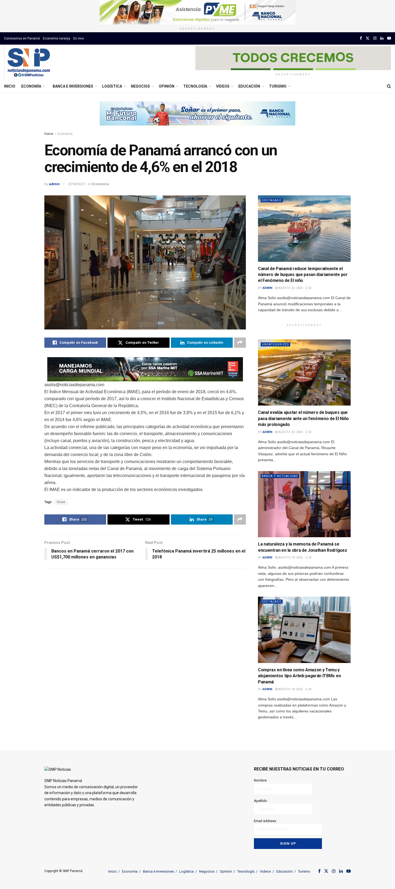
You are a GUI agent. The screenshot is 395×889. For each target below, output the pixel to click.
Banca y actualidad (280, 476)
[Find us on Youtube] (389, 38)
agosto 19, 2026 (290, 557)
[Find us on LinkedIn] (381, 38)
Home (48, 134)
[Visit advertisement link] (197, 12)
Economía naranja (56, 38)
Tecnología (195, 86)
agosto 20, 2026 (290, 288)
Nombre (260, 780)
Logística (112, 86)
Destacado (272, 200)
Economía (31, 86)
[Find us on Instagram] (374, 38)
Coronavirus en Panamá (22, 38)
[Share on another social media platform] (240, 343)
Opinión (166, 86)
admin (54, 184)
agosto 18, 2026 (290, 689)
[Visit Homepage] (28, 62)
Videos (222, 86)
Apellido (260, 801)
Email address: (265, 821)
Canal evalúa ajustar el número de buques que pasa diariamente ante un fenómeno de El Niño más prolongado (303, 418)
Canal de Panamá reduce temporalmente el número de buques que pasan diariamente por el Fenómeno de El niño (303, 274)
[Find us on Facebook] (361, 38)
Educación (249, 86)
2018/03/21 (77, 184)
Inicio (9, 86)
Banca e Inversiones (73, 86)
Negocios (140, 86)
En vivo (78, 38)
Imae (61, 502)
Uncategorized (275, 344)
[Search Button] (389, 86)
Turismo (277, 86)
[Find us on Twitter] (367, 38)
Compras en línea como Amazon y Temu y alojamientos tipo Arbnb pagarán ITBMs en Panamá (299, 675)
